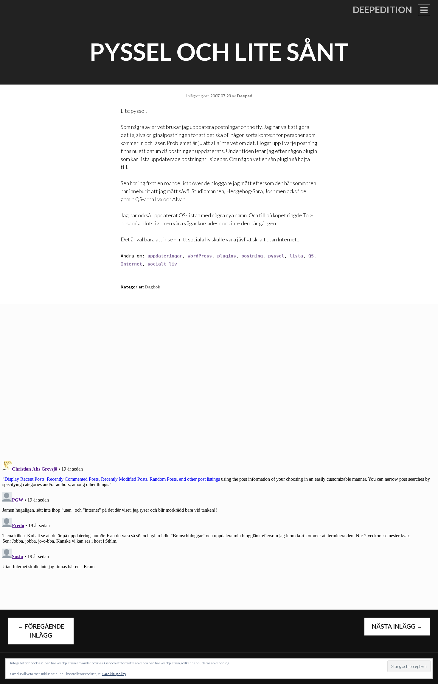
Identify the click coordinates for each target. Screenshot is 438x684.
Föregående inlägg (41, 631)
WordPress (200, 256)
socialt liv (162, 264)
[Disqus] (219, 378)
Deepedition (382, 9)
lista (296, 256)
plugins (226, 256)
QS (311, 256)
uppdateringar (164, 256)
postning (252, 256)
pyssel (276, 256)
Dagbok (152, 286)
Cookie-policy (114, 673)
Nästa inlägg (397, 626)
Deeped (244, 95)
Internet (131, 264)
